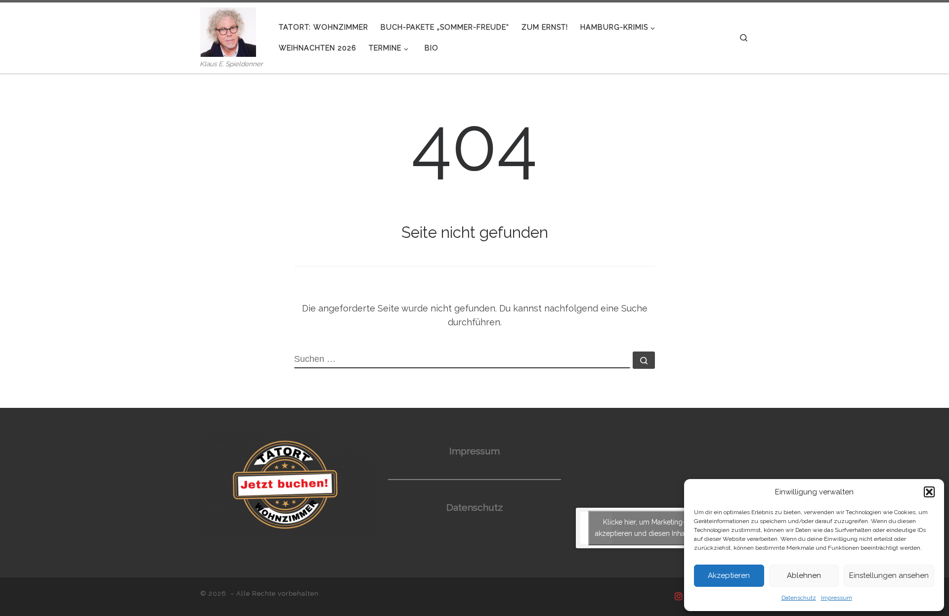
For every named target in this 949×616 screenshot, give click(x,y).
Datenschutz (798, 597)
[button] (929, 492)
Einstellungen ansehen (889, 575)
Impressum (836, 597)
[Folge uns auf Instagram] (679, 596)
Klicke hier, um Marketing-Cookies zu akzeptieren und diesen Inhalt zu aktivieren (662, 527)
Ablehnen (804, 575)
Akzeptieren (729, 575)
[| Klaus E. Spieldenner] (228, 30)
